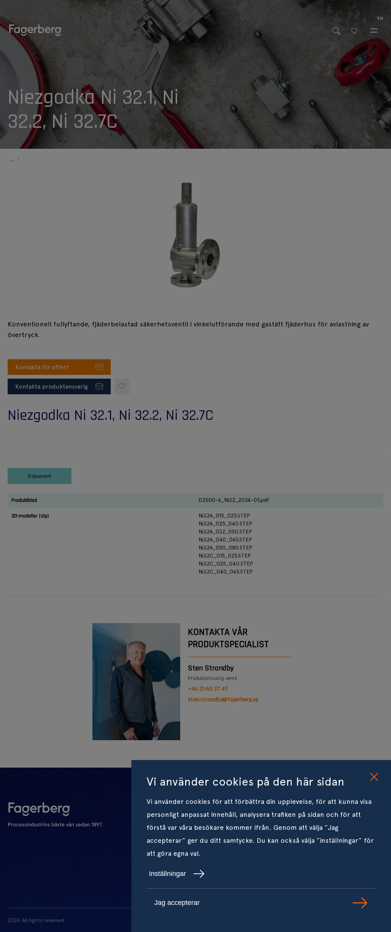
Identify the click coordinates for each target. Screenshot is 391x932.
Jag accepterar (177, 902)
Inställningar (167, 873)
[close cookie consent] (373, 777)
